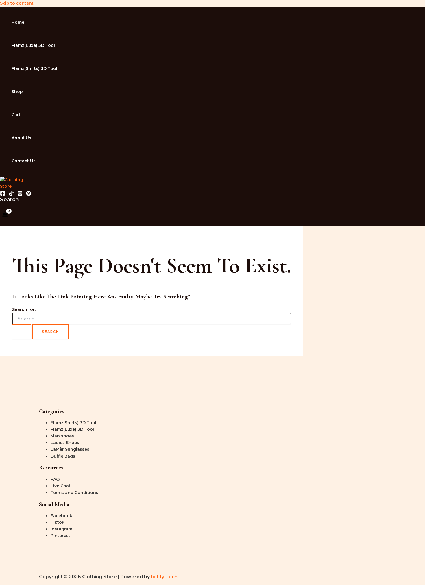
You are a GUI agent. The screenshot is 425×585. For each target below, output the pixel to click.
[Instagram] (20, 194)
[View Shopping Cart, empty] (5, 214)
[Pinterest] (28, 194)
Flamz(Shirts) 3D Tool (34, 68)
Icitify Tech (164, 577)
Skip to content (17, 3)
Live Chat (61, 486)
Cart (16, 114)
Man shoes (62, 436)
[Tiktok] (11, 194)
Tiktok (57, 522)
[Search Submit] (21, 331)
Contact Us (24, 161)
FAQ (55, 479)
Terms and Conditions (74, 492)
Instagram (61, 529)
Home (18, 22)
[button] (9, 199)
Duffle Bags (63, 456)
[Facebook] (2, 194)
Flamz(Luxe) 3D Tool (33, 45)
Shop (17, 91)
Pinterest (60, 535)
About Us (21, 137)
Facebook (61, 515)
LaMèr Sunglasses (70, 449)
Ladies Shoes (65, 442)
